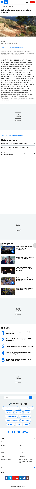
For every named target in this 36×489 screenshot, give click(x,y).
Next (2, 449)
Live (32, 2)
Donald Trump (25, 416)
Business (3, 445)
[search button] (30, 397)
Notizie (6, 6)
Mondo (11, 6)
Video (2, 456)
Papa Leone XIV (11, 416)
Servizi (3, 468)
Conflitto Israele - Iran (10, 408)
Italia (26, 424)
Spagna (9, 412)
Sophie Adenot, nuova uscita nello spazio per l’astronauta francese (13, 153)
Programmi (22, 456)
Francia (18, 412)
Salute (20, 449)
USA (19, 424)
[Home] (1, 6)
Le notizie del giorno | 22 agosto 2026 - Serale (14, 143)
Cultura (21, 452)
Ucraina (10, 424)
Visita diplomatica (12, 420)
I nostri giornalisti (6, 459)
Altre (2, 472)
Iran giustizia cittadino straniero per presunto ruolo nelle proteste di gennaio (15, 148)
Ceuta (27, 412)
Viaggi (3, 452)
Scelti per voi (7, 243)
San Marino (25, 420)
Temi (2, 438)
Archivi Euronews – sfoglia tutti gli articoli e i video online (26, 461)
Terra (20, 445)
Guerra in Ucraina (27, 408)
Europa (3, 442)
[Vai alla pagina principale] (6, 2)
